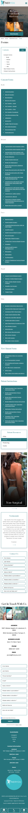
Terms (20, 724)
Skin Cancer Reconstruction (12, 332)
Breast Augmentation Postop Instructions (13, 393)
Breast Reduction (9, 157)
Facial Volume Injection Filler (12, 314)
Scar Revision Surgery (11, 326)
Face (7, 62)
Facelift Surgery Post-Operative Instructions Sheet (13, 405)
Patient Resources (13, 38)
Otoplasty (7, 244)
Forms (5, 439)
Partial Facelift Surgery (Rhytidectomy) (11, 248)
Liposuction (8, 121)
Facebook (14, 737)
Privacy (17, 724)
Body (7, 57)
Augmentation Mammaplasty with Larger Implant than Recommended (14, 153)
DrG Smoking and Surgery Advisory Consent (14, 363)
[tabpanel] (14, 479)
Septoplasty (8, 254)
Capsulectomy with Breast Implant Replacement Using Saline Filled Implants (14, 183)
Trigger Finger (9, 292)
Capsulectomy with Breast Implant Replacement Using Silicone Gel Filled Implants (15, 189)
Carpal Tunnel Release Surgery (13, 276)
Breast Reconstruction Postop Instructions (13, 398)
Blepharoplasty (9, 219)
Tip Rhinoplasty (9, 257)
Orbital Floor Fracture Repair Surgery (15, 241)
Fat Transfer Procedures (11, 112)
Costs (5, 446)
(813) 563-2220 (14, 763)
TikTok (14, 739)
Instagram (14, 735)
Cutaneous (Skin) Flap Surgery (13, 312)
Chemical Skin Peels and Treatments (15, 309)
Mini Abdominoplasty (10, 127)
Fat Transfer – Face (10, 109)
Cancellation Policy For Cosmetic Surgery (14, 356)
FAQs (4, 436)
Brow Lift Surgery (9, 235)
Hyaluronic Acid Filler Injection (13, 317)
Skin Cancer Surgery (10, 335)
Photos (4, 811)
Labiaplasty (8, 118)
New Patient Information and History (14, 373)
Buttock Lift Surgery (10, 100)
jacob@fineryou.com (14, 655)
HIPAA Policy (8, 370)
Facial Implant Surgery (11, 222)
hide (22, 50)
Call (14, 811)
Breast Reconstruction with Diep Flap (15, 170)
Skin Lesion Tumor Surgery (12, 341)
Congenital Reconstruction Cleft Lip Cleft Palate (14, 226)
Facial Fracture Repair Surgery (13, 232)
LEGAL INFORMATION (14, 798)
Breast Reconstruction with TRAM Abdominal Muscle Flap (14, 178)
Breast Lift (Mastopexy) (11, 162)
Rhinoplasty (8, 251)
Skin (7, 66)
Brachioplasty (9, 97)
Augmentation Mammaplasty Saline (14, 146)
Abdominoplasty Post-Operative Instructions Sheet (14, 389)
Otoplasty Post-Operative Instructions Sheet (12, 417)
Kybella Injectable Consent (12, 320)
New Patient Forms (9, 69)
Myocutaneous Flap (10, 129)
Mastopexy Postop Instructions (13, 409)
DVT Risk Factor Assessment (12, 367)
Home (2, 38)
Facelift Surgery (9, 230)
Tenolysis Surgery (9, 289)
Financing (6, 443)
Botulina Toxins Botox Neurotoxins (14, 306)
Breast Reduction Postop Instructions (15, 401)
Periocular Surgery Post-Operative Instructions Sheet (14, 421)
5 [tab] (16, 508)
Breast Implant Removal (11, 160)
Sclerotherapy (9, 329)
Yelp (14, 741)
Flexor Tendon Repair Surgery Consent (13, 282)
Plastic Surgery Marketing (10, 803)
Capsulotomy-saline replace (12, 194)
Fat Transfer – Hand (10, 103)
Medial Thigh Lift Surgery (11, 124)
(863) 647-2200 (14, 649)
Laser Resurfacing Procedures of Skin (15, 323)
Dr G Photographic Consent (12, 360)
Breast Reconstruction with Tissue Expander (14, 173)
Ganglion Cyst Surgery (11, 286)
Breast (7, 59)
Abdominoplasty (9, 92)
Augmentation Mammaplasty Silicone (15, 149)
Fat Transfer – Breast (11, 106)
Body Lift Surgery (9, 95)
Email (24, 811)
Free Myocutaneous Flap (11, 115)
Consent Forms (7, 55)
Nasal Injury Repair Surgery (12, 238)
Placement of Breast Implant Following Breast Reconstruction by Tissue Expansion (14, 201)
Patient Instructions (9, 71)
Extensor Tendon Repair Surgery (13, 279)
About (6, 38)
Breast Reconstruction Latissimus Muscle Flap (14, 166)
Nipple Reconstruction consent (13, 205)
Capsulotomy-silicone (11, 196)
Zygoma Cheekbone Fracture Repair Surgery (15, 261)
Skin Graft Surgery (10, 338)
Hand (7, 64)
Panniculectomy (9, 132)
